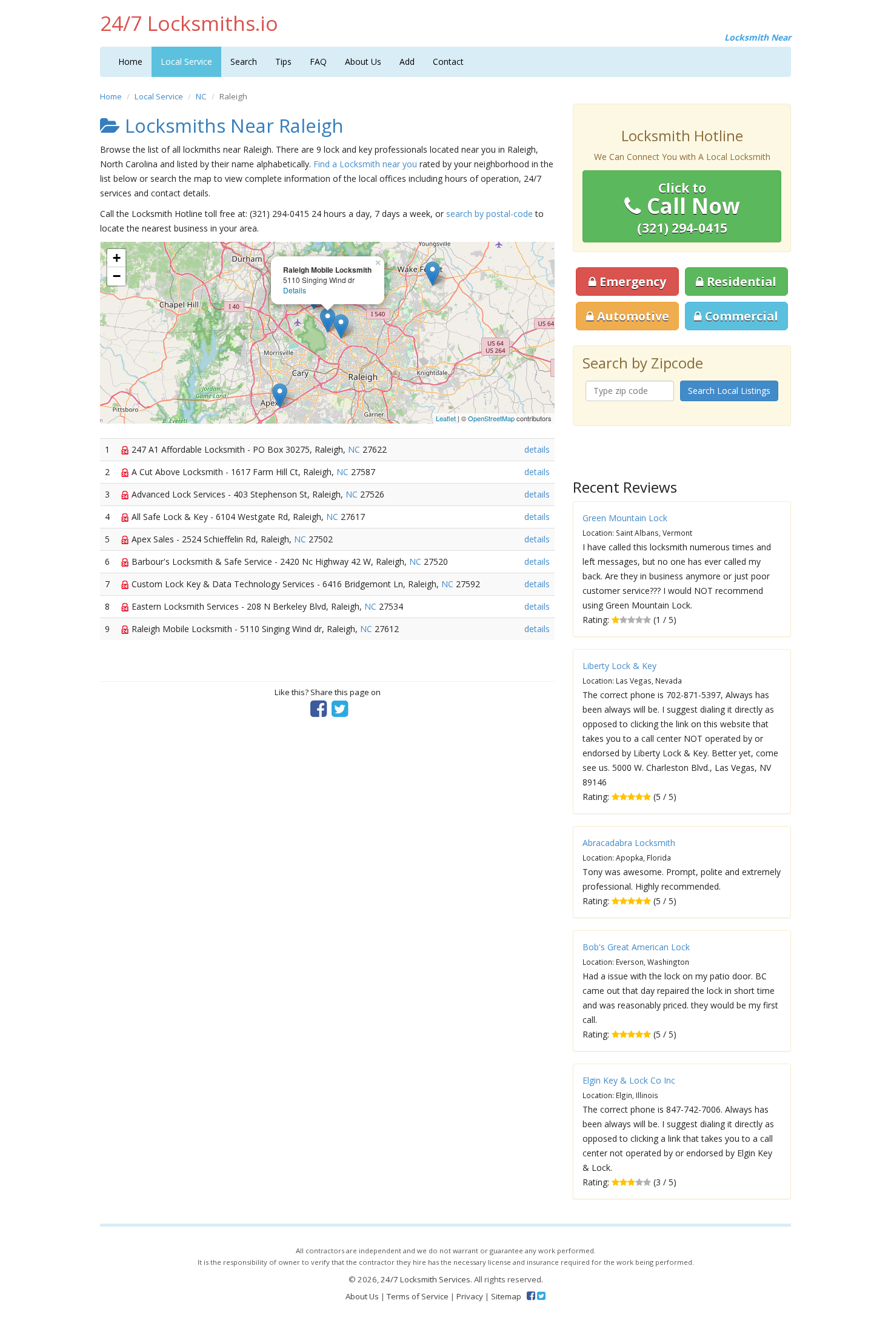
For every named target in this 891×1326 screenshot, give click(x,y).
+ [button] (117, 257)
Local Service (186, 61)
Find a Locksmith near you (365, 164)
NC (201, 96)
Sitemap (506, 1296)
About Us (363, 61)
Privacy (469, 1296)
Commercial (740, 316)
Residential (740, 281)
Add (407, 61)
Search (243, 61)
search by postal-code (489, 213)
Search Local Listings (729, 390)
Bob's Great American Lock (636, 947)
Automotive (631, 316)
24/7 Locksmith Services (425, 1279)
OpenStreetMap (491, 418)
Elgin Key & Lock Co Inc (628, 1080)
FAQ (318, 61)
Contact (448, 61)
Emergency (631, 281)
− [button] (117, 276)
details (537, 449)
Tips (283, 61)
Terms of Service (418, 1296)
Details (294, 290)
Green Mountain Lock (624, 518)
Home (130, 61)
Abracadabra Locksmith (628, 842)
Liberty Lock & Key (619, 665)
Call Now (688, 207)
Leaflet (446, 418)
